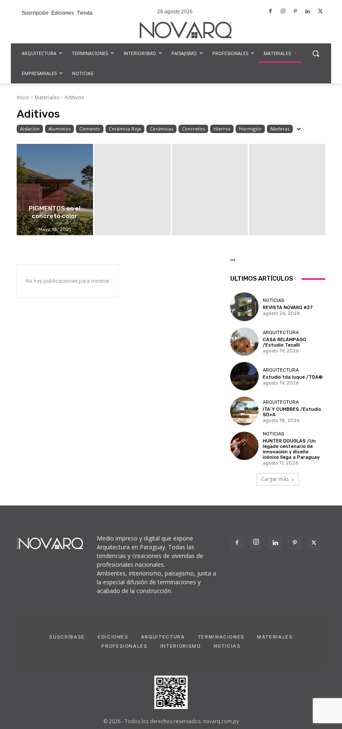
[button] (315, 53)
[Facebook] (271, 12)
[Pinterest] (295, 12)
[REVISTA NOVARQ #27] (244, 306)
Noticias (273, 300)
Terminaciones (221, 637)
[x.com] (320, 12)
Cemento (89, 129)
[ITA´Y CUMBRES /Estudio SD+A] (244, 411)
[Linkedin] (308, 12)
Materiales (47, 97)
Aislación (30, 129)
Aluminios (59, 129)
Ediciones (113, 637)
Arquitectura (281, 332)
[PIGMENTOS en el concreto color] (55, 189)
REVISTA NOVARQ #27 (288, 307)
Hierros (222, 129)
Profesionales (124, 646)
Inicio (23, 97)
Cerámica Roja (125, 129)
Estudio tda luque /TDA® (293, 377)
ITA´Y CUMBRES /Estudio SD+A (292, 412)
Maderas (279, 129)
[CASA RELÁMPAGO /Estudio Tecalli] (244, 341)
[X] (313, 543)
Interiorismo (180, 646)
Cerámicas (161, 129)
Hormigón (250, 129)
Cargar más (275, 479)
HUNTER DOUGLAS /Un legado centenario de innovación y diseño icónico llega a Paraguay (291, 449)
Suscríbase (67, 637)
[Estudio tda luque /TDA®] (244, 376)
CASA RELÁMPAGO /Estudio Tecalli (284, 342)
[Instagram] (283, 12)
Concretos (193, 129)
